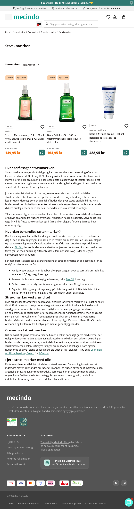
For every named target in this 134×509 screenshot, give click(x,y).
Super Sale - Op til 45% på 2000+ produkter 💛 (67, 2)
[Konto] (115, 17)
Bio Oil (18, 247)
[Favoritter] (108, 17)
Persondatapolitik (71, 503)
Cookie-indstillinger (95, 503)
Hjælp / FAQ (13, 441)
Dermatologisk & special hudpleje (42, 32)
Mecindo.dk (21, 496)
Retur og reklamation (18, 458)
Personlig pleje (19, 32)
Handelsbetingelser (28, 503)
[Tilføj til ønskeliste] (42, 127)
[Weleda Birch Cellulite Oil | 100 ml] (67, 102)
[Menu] (8, 17)
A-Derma (44, 353)
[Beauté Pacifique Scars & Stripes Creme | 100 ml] (109, 101)
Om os (10, 503)
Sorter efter (12, 64)
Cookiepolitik (51, 503)
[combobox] (71, 24)
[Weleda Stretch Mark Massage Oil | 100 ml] (25, 102)
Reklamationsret (16, 464)
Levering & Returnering (20, 447)
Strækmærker (65, 32)
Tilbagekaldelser (16, 452)
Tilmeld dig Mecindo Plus (55, 442)
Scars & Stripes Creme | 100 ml (106, 134)
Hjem (7, 32)
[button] (124, 17)
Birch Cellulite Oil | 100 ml (61, 135)
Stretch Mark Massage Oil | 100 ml (24, 135)
